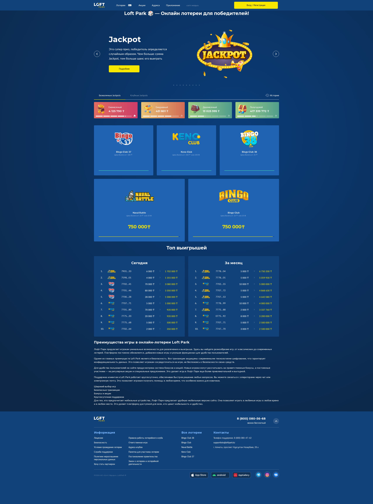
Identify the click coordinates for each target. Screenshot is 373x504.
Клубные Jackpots (139, 95)
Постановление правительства (143, 456)
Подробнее (124, 68)
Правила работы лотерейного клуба (146, 437)
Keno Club (186, 451)
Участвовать (108, 171)
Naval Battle (186, 447)
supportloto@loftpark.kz (224, 442)
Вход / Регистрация (256, 5)
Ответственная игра (138, 442)
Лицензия (98, 437)
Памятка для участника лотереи (144, 451)
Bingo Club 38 (187, 437)
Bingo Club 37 (187, 456)
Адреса (156, 5)
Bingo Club (186, 442)
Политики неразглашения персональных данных (106, 458)
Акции (142, 5)
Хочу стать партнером (104, 464)
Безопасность (100, 442)
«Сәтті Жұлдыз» (192, 6)
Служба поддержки (103, 451)
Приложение (173, 5)
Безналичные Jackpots (109, 95)
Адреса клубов (135, 447)
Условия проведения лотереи (108, 447)
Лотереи (120, 5)
